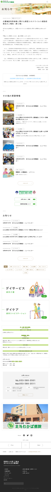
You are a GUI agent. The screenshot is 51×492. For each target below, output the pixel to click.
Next (39, 445)
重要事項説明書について (25, 204)
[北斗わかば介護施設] (7, 1)
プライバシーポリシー (8, 478)
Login (26, 489)
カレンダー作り (10, 269)
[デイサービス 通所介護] (25, 289)
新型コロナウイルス (16, 18)
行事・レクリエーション (15, 266)
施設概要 (5, 479)
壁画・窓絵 (25, 266)
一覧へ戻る (25, 445)
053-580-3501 (27, 380)
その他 (25, 272)
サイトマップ (6, 476)
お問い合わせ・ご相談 (25, 199)
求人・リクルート (42, 266)
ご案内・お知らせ (29, 269)
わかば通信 (33, 266)
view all (25, 183)
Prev (12, 445)
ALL (5, 266)
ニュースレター (19, 269)
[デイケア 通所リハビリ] (25, 310)
